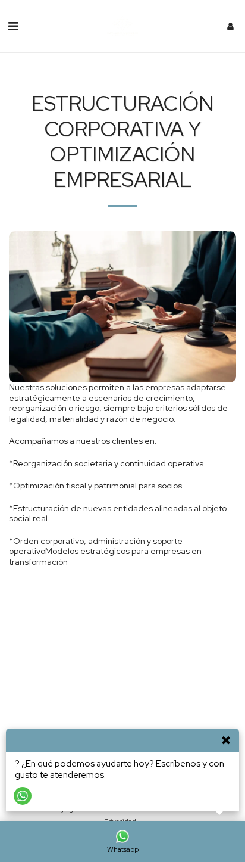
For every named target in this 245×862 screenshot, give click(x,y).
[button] (13, 26)
